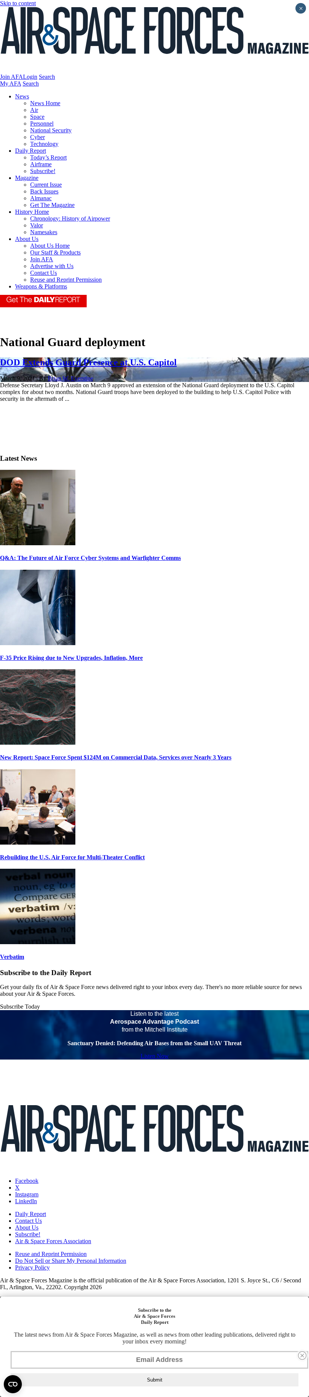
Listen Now (155, 1056)
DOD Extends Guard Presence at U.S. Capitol (88, 362)
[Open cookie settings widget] (13, 1384)
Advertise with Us (51, 266)
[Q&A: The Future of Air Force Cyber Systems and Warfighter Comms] (37, 543)
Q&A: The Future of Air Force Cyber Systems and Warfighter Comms (90, 558)
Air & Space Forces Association (53, 1241)
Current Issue (46, 184)
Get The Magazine (52, 205)
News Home (45, 103)
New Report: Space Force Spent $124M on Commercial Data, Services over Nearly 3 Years (115, 757)
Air (34, 110)
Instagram (26, 1194)
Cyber (37, 137)
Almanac (41, 198)
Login (30, 77)
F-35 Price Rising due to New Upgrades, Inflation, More (71, 658)
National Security (51, 130)
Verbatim (12, 957)
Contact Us (43, 273)
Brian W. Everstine (70, 378)
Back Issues (44, 191)
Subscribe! (42, 171)
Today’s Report (48, 157)
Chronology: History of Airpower (70, 218)
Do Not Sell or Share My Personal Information (70, 1260)
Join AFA (11, 77)
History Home (32, 212)
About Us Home (50, 245)
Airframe (41, 164)
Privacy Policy (32, 1267)
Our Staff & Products (55, 252)
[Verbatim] (37, 942)
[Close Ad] (302, 1355)
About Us (26, 239)
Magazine (26, 178)
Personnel (42, 123)
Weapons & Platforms (41, 286)
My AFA (10, 83)
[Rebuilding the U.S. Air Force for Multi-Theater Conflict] (37, 842)
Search (47, 77)
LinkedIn (26, 1201)
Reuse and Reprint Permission (66, 279)
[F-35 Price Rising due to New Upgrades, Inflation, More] (37, 643)
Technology (44, 144)
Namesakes (43, 232)
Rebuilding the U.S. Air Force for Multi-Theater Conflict (72, 857)
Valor (36, 225)
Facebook (26, 1181)
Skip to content (18, 3)
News (22, 96)
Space (37, 116)
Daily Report (30, 150)
